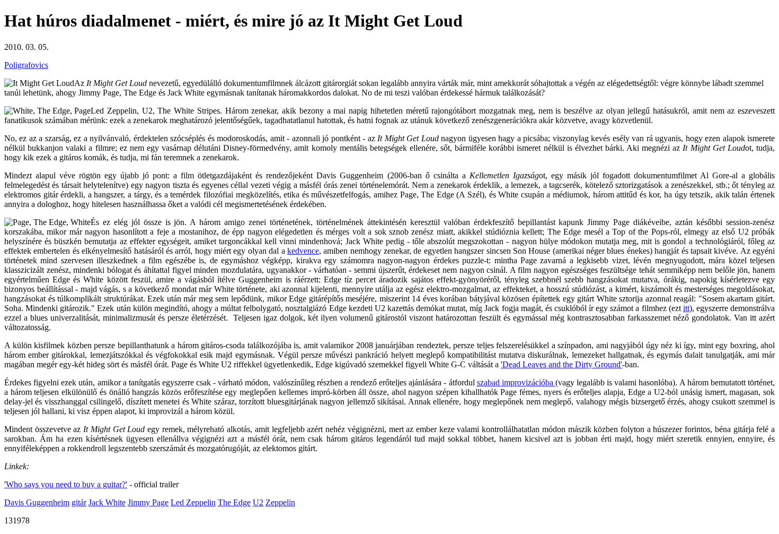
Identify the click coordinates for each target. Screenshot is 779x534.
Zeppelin (280, 502)
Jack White (107, 502)
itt (686, 308)
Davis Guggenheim (36, 502)
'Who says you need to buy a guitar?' (65, 484)
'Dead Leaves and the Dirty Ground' (561, 364)
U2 (258, 502)
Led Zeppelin (193, 502)
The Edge (234, 502)
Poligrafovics (26, 65)
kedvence (303, 250)
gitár (79, 502)
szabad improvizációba (516, 382)
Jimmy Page (148, 502)
